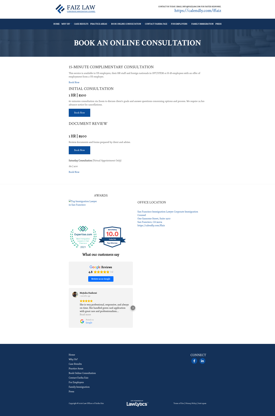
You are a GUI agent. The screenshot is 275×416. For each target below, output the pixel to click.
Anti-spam (202, 403)
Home (56, 24)
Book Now (74, 82)
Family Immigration (202, 24)
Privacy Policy (191, 403)
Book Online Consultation (126, 24)
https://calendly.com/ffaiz (197, 11)
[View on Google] (75, 294)
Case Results (81, 24)
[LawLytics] (137, 403)
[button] (68, 308)
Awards (101, 195)
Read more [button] (85, 314)
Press (218, 24)
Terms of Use (178, 403)
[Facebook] (194, 361)
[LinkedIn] (202, 361)
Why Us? (65, 24)
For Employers (179, 24)
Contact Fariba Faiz (156, 24)
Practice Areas (98, 24)
